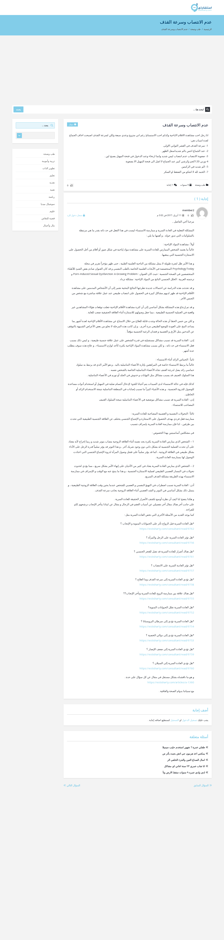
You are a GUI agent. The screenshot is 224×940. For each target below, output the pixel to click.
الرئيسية (208, 29)
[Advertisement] (112, 68)
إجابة (170, 184)
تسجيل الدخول (189, 720)
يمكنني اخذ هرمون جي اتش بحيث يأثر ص (183, 753)
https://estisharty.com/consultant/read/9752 (167, 612)
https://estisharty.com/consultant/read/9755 (167, 598)
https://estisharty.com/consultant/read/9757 (167, 570)
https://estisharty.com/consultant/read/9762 (167, 528)
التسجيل (174, 720)
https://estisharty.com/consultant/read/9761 (167, 556)
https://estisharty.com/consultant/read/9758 (167, 584)
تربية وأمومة (48, 161)
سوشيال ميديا (48, 204)
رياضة (52, 196)
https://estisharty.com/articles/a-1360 (171, 682)
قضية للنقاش (48, 218)
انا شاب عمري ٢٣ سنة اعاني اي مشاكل (184, 766)
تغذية (52, 182)
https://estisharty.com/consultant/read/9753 (167, 640)
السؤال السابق (201, 785)
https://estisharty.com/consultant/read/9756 (167, 542)
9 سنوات (184, 184)
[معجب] (192, 215)
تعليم (52, 175)
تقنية (52, 189)
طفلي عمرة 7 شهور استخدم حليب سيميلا (183, 747)
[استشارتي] (201, 7)
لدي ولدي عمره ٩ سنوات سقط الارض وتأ (184, 772)
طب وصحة (195, 29)
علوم (52, 211)
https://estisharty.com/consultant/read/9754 (167, 626)
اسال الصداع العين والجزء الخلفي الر (186, 759)
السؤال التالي (73, 785)
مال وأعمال (49, 225)
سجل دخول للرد (74, 215)
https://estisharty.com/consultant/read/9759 (167, 654)
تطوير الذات (49, 168)
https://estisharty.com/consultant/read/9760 (167, 668)
